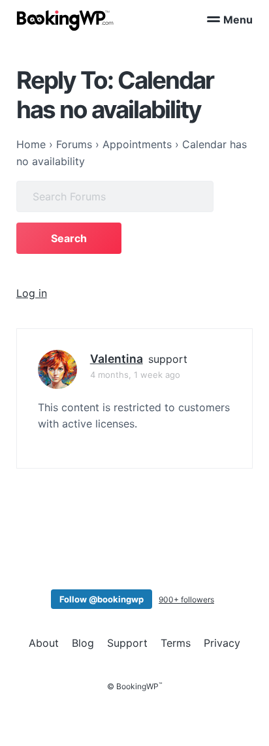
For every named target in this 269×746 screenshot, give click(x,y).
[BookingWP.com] (65, 20)
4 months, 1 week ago (135, 374)
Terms (176, 642)
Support (127, 642)
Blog (83, 642)
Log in (31, 293)
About (44, 642)
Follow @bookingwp (101, 599)
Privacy (222, 642)
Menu (238, 19)
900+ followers (186, 599)
